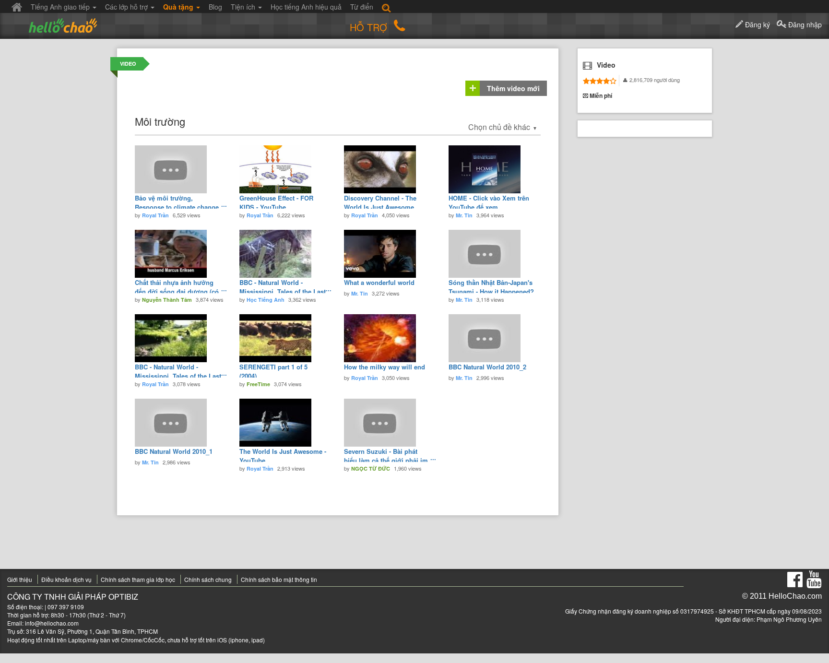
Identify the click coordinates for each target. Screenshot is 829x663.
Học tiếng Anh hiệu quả (306, 7)
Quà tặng (179, 7)
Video (128, 63)
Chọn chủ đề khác (502, 126)
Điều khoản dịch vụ (66, 579)
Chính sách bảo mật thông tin (279, 579)
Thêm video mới (513, 88)
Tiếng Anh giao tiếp (61, 7)
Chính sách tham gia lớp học (138, 579)
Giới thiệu (19, 579)
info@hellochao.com (52, 623)
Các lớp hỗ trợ (127, 7)
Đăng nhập (804, 24)
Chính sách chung (208, 579)
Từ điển (361, 7)
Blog (215, 7)
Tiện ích (244, 7)
